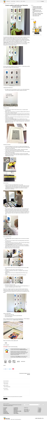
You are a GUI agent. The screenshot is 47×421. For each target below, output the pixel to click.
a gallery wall (5, 42)
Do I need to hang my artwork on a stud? (37, 12)
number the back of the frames (18, 319)
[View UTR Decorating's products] (37, 28)
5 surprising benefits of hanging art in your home (24, 373)
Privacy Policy (16, 412)
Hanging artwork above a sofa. (37, 10)
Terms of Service (16, 413)
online (19, 356)
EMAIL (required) (5, 385)
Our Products (5, 407)
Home (3, 3)
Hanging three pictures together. (37, 7)
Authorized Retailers (6, 413)
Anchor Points (10, 244)
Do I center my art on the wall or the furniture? (37, 9)
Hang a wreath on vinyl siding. (37, 14)
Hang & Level (9, 238)
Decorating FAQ (5, 412)
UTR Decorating (4, 1)
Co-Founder (5, 346)
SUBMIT (6, 398)
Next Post (28, 374)
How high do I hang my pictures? (37, 6)
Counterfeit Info (16, 407)
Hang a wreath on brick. (36, 15)
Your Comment (5, 388)
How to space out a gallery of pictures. (38, 13)
